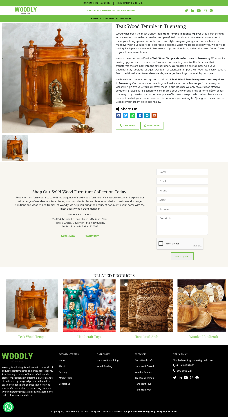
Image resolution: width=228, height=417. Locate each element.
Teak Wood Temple (27, 336)
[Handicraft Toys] (84, 305)
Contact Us (64, 383)
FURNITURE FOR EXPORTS (96, 3)
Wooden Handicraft (199, 336)
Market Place (65, 377)
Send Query (182, 256)
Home (62, 360)
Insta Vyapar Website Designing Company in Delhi (147, 411)
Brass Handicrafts (144, 360)
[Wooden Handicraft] (199, 305)
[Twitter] (187, 10)
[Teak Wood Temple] (27, 305)
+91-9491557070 (184, 365)
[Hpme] (26, 10)
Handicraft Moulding (103, 19)
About (62, 366)
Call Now (128, 125)
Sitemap (63, 372)
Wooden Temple (143, 372)
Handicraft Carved (144, 366)
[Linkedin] (193, 10)
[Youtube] (199, 10)
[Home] (17, 357)
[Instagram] (206, 10)
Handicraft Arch (142, 336)
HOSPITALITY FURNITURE (130, 3)
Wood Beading (128, 19)
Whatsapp (152, 125)
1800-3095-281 (183, 370)
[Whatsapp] (8, 407)
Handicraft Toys (85, 336)
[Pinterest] (212, 10)
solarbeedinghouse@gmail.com (194, 360)
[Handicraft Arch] (142, 305)
